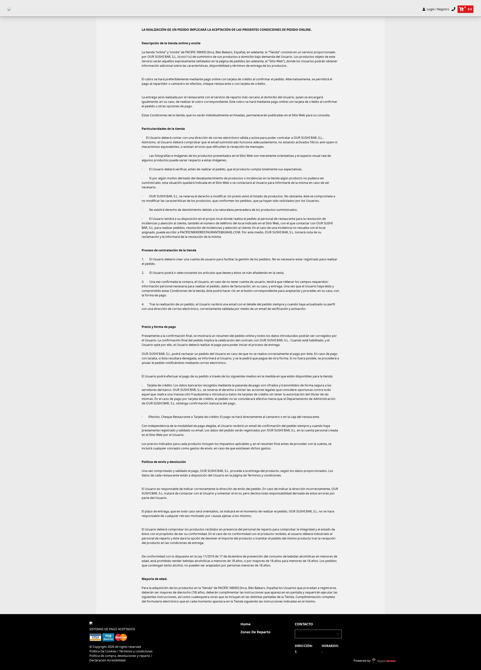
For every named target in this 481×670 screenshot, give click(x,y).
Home (245, 624)
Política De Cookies (103, 651)
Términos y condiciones (136, 651)
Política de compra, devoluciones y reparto (119, 656)
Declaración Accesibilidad (107, 660)
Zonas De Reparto (255, 632)
